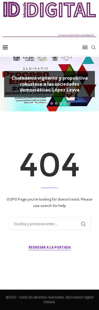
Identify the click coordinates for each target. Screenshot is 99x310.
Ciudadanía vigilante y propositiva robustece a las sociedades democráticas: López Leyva (50, 84)
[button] (7, 83)
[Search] (93, 47)
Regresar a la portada (50, 247)
